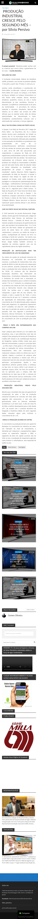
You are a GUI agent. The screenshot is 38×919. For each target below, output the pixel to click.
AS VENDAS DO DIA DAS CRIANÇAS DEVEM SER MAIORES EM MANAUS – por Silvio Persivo (19, 469)
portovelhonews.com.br (9, 908)
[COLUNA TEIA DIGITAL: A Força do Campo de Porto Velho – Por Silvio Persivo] (17, 845)
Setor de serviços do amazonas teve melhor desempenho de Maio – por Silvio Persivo (19, 588)
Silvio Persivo (12, 447)
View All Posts (30, 609)
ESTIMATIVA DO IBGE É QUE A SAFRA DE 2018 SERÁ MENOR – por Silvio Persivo (19, 528)
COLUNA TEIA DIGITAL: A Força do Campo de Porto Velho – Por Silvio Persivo (34, 837)
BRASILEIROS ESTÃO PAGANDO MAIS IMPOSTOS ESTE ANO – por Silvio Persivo (19, 497)
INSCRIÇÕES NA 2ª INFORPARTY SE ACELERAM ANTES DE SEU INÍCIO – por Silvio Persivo (19, 559)
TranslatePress (29, 917)
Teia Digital (5, 8)
